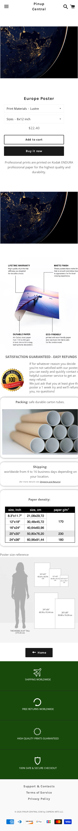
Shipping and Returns (50, 481)
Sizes (10, 119)
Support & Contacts (39, 786)
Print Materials (17, 109)
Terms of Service (39, 792)
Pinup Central (39, 6)
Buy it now (34, 151)
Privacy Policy (39, 799)
